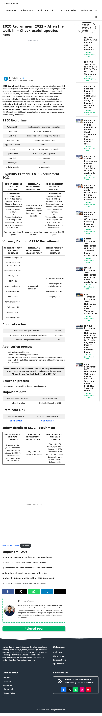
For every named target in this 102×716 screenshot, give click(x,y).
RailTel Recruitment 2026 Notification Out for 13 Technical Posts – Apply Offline (90, 247)
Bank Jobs (11, 10)
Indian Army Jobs (46, 10)
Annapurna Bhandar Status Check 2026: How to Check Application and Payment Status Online (90, 132)
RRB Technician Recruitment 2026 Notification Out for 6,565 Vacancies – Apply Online (90, 304)
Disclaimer (7, 685)
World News (58, 656)
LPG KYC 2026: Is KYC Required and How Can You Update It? (90, 43)
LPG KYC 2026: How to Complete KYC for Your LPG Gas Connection (90, 68)
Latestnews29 (10, 3)
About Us (6, 678)
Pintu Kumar (17, 78)
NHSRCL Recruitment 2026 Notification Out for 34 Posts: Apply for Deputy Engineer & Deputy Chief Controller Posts (90, 339)
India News (58, 652)
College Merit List (89, 10)
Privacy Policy (8, 693)
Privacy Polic (8, 689)
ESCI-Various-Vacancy (10, 546)
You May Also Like (67, 10)
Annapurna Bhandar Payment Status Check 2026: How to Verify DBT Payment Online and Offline (90, 97)
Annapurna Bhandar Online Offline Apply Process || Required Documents (90, 219)
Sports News (58, 664)
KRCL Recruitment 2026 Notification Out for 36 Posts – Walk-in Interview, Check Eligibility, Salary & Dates (90, 377)
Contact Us (7, 681)
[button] (96, 17)
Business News (59, 660)
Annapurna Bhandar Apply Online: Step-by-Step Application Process (90, 192)
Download (25, 546)
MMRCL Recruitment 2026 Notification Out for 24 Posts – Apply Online (90, 274)
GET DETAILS (16, 421)
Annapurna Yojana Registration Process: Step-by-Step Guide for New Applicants (90, 164)
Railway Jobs (27, 10)
